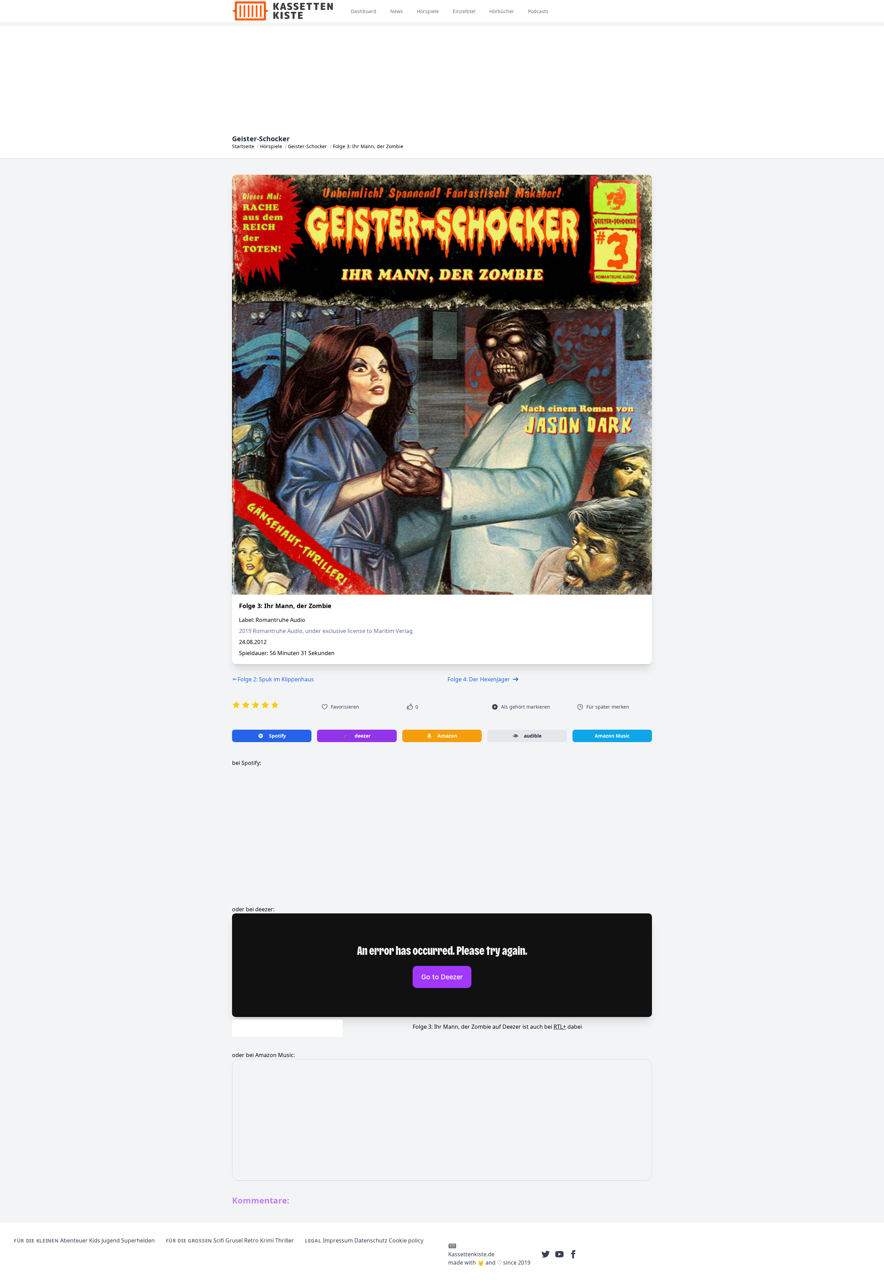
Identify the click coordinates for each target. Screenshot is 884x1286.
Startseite (243, 146)
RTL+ (560, 1026)
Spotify (277, 735)
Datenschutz (370, 1240)
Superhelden (138, 1240)
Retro (251, 1240)
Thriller (284, 1240)
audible (532, 735)
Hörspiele (271, 146)
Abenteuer (74, 1240)
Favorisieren (345, 706)
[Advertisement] (442, 74)
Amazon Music (612, 735)
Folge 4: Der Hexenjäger (479, 679)
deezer (363, 735)
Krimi (267, 1240)
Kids (94, 1240)
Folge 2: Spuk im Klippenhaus (276, 679)
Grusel (234, 1240)
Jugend (111, 1240)
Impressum (338, 1240)
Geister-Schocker (307, 146)
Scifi (218, 1240)
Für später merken (607, 706)
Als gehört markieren (525, 706)
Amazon (447, 735)
